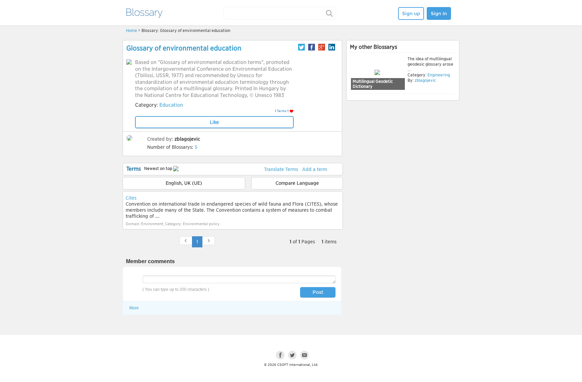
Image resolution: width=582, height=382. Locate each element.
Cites (131, 198)
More (134, 308)
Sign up (411, 13)
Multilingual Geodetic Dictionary (373, 84)
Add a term (314, 169)
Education (171, 105)
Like (214, 122)
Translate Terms (281, 169)
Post (318, 292)
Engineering (438, 74)
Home (131, 30)
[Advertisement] (402, 154)
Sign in (439, 13)
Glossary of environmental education (183, 48)
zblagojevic (187, 139)
